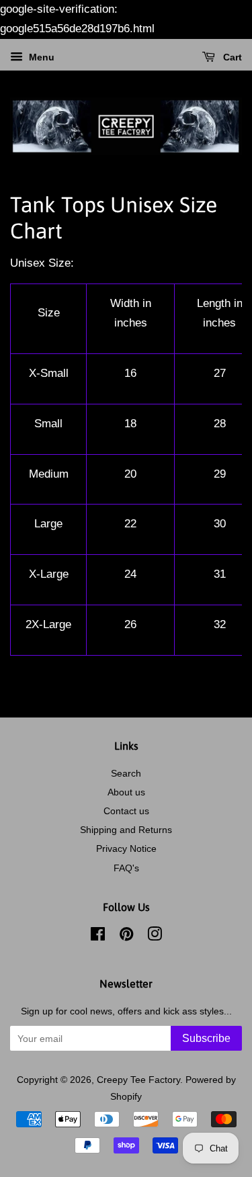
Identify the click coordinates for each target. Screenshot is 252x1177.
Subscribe (206, 1038)
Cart (231, 57)
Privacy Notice (126, 848)
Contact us (126, 810)
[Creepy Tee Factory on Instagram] (154, 936)
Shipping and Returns (126, 829)
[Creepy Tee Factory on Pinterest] (126, 936)
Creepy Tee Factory (138, 1079)
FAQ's (126, 868)
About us (126, 792)
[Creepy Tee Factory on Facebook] (98, 936)
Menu (40, 57)
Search (126, 773)
